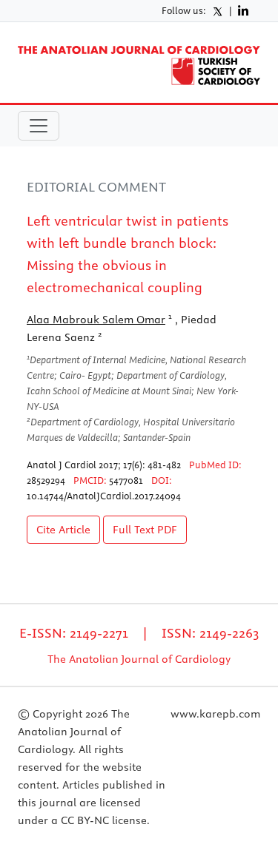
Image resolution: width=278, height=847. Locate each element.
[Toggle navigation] (38, 126)
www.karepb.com (215, 714)
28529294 (46, 480)
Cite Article (63, 529)
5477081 (126, 480)
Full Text (145, 529)
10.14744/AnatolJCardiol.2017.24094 (104, 496)
